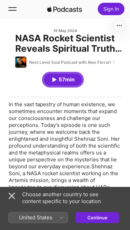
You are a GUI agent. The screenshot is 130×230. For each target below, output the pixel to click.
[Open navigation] (12, 9)
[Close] (12, 196)
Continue (97, 217)
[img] (64, 9)
